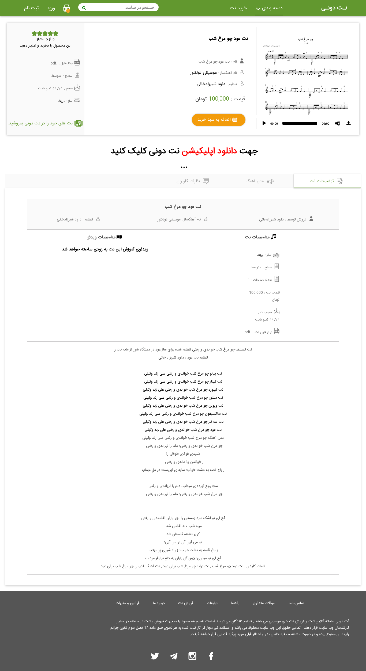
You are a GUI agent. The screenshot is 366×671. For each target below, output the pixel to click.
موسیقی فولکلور (203, 73)
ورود (51, 8)
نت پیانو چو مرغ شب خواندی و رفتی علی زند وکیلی (183, 374)
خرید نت (238, 8)
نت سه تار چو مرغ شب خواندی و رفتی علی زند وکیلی (183, 422)
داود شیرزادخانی (211, 84)
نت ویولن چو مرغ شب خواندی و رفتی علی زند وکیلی (183, 406)
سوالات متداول (264, 603)
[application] (305, 123)
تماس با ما (296, 603)
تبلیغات (212, 603)
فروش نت (185, 603)
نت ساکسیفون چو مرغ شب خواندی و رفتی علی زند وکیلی (183, 414)
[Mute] (337, 123)
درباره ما (159, 603)
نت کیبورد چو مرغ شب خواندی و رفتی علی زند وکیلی (183, 390)
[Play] (264, 123)
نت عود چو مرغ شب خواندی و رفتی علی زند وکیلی (183, 430)
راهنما (235, 603)
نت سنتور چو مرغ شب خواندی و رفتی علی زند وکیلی (183, 398)
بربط (61, 101)
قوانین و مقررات (127, 603)
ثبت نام (31, 8)
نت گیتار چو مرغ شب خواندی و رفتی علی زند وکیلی (183, 382)
